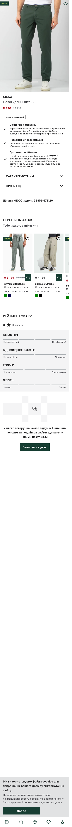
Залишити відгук (35, 447)
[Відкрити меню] (20, 822)
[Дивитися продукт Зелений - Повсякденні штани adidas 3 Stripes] (49, 253)
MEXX (7, 96)
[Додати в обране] (65, 3)
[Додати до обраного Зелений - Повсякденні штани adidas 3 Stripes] (58, 238)
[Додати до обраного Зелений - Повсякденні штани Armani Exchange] (27, 238)
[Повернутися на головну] (6, 822)
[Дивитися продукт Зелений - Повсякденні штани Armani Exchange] (17, 253)
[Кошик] (34, 822)
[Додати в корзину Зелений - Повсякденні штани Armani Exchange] (28, 277)
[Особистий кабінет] (62, 822)
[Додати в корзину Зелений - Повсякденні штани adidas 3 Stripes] (59, 277)
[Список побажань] (48, 822)
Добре (21, 810)
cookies (47, 781)
